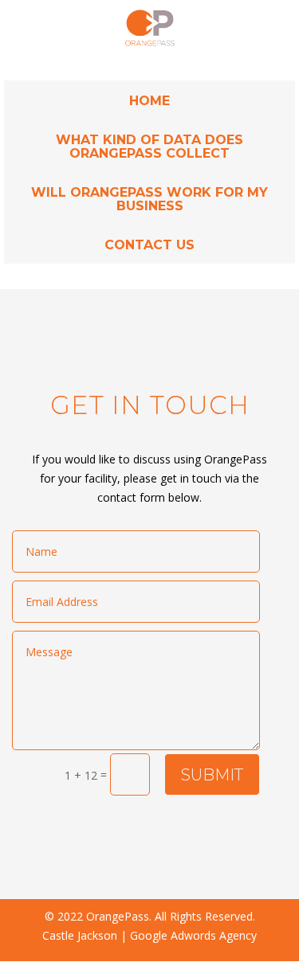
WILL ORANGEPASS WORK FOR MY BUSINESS (149, 199)
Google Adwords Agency (193, 935)
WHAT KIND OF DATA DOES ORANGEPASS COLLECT (149, 146)
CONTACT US (149, 244)
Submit (212, 774)
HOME (149, 100)
